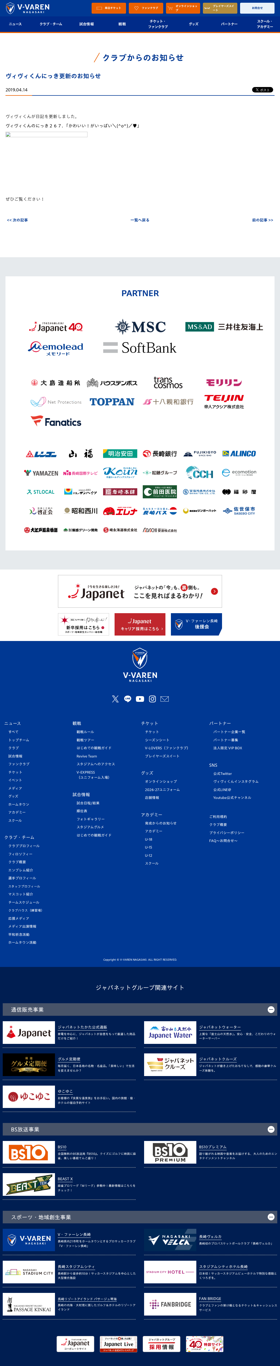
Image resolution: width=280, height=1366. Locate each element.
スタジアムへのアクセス (96, 764)
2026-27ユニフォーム (162, 790)
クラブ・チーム (50, 24)
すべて (13, 732)
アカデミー (17, 812)
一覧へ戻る (140, 220)
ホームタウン (18, 804)
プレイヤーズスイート (162, 756)
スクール (15, 820)
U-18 (148, 839)
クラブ (13, 748)
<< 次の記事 (17, 220)
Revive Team (87, 756)
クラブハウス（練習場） (26, 910)
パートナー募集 (225, 740)
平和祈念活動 (19, 934)
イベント (15, 780)
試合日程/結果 (88, 803)
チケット (15, 772)
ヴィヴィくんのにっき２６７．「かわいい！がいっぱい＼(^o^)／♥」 (73, 126)
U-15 (148, 847)
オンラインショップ (161, 781)
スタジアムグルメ (90, 827)
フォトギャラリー (91, 819)
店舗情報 (152, 797)
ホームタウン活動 (22, 942)
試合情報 (86, 24)
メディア (15, 788)
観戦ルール (85, 732)
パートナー (229, 24)
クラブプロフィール (24, 846)
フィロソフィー (20, 854)
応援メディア (18, 918)
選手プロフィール (22, 878)
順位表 (82, 811)
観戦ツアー (85, 740)
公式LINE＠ (222, 790)
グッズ (193, 24)
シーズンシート (157, 740)
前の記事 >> (262, 220)
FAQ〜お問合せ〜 (223, 841)
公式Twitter (222, 773)
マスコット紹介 (20, 894)
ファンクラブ (19, 764)
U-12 (148, 855)
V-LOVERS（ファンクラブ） (167, 748)
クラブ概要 (17, 862)
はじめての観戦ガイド (94, 748)
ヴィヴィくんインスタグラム (236, 781)
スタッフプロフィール (24, 886)
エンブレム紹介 (20, 870)
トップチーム (18, 740)
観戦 (122, 24)
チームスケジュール (23, 902)
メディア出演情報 (22, 926)
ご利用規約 (218, 817)
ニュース (12, 723)
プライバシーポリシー (226, 833)
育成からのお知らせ (161, 823)
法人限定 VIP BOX (227, 748)
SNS (213, 765)
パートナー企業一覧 (229, 732)
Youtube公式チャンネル (232, 797)
